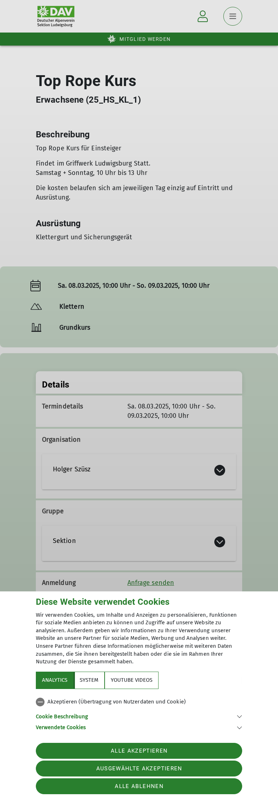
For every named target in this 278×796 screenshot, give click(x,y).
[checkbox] (139, 702)
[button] (139, 716)
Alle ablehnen (139, 786)
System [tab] (89, 680)
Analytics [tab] (54, 680)
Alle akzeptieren (139, 751)
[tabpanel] (139, 713)
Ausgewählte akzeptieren (139, 768)
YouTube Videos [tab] (131, 680)
